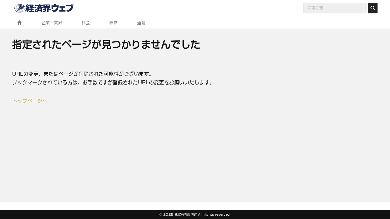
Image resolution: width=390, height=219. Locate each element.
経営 (113, 23)
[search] (373, 8)
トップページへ (30, 101)
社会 (86, 23)
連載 (141, 23)
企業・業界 (52, 23)
